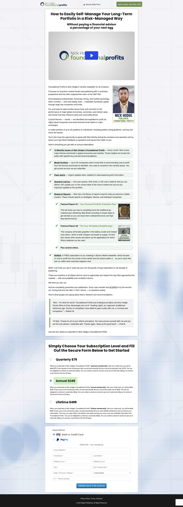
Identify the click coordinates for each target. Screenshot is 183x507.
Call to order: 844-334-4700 (129, 4)
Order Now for (91, 485)
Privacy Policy (85, 498)
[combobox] (55, 478)
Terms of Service (96, 498)
